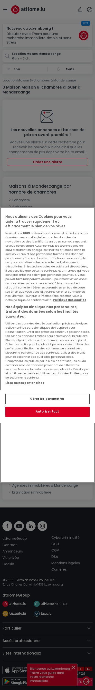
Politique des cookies (69, 300)
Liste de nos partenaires (24, 383)
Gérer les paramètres (47, 399)
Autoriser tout (47, 412)
